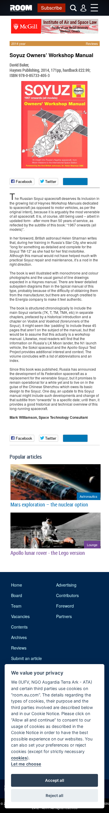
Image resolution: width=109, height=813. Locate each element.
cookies (19, 757)
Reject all (54, 795)
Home (16, 585)
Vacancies (20, 616)
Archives (19, 637)
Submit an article (26, 658)
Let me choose (26, 763)
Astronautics (88, 496)
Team (16, 605)
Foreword (65, 605)
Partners (64, 616)
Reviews (92, 43)
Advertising (66, 585)
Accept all (54, 780)
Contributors (67, 595)
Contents (19, 626)
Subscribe (51, 7)
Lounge (92, 544)
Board (16, 595)
